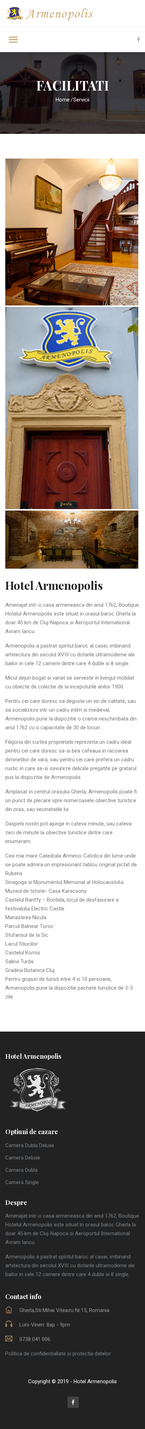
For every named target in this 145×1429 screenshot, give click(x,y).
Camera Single (22, 1182)
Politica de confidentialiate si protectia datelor (58, 1353)
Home (63, 100)
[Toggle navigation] (13, 40)
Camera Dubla (21, 1170)
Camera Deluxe (22, 1158)
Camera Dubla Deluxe (29, 1145)
